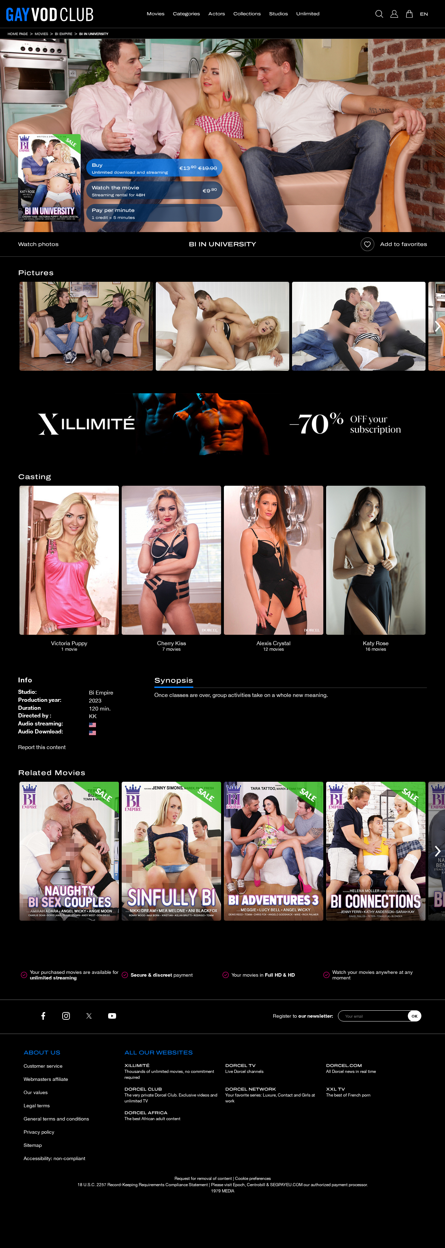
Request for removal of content (203, 1178)
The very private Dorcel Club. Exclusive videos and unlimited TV (170, 1095)
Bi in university (93, 34)
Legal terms (37, 1105)
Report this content (42, 747)
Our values (36, 1092)
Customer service (43, 1066)
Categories (186, 13)
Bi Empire (63, 34)
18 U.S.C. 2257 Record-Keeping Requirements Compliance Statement (143, 1184)
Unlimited (307, 13)
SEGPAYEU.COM (286, 1184)
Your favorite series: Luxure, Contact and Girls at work (270, 1095)
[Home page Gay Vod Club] (49, 14)
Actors (216, 13)
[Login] (395, 14)
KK (93, 716)
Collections (247, 13)
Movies (155, 13)
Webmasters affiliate (46, 1079)
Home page (18, 34)
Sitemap (33, 1145)
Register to (303, 1016)
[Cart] (410, 14)
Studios (278, 13)
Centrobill (256, 1184)
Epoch (239, 1184)
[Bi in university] (49, 178)
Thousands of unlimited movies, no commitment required (169, 1071)
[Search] (380, 14)
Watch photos (38, 244)
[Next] (438, 326)
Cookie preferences (253, 1178)
